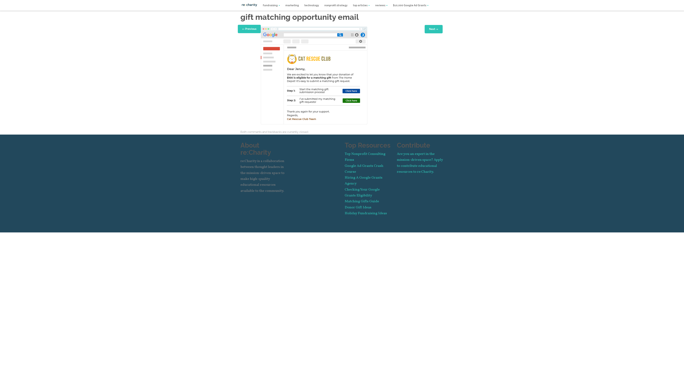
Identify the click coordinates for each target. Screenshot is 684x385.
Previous (249, 28)
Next (433, 29)
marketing (292, 5)
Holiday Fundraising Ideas (366, 213)
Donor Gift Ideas (358, 207)
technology (311, 5)
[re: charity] (249, 4)
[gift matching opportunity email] (314, 75)
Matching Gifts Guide (362, 201)
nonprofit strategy (336, 5)
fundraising (270, 5)
